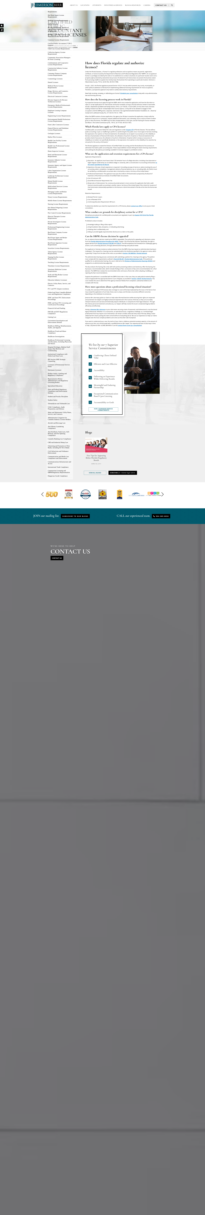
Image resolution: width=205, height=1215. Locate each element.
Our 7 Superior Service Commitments (103, 409)
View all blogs (95, 473)
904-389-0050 (162, 516)
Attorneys (96, 5)
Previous (43, 494)
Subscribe (122, 473)
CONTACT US (161, 5)
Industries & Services (113, 5)
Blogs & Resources (133, 5)
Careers (147, 5)
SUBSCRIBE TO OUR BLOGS (75, 516)
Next (162, 494)
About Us (74, 5)
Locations (84, 5)
